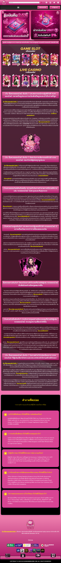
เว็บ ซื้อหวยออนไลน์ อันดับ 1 (10, 102)
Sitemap (30, 540)
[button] (18, 7)
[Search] (41, 2)
